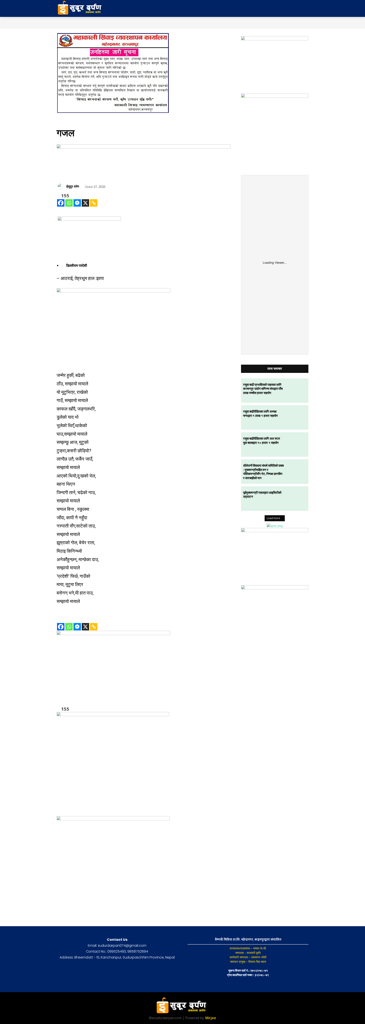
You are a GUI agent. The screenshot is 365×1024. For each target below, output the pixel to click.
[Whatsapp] (69, 203)
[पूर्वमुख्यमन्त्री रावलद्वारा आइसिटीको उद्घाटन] (296, 498)
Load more (273, 518)
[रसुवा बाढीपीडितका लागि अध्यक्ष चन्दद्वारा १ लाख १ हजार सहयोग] (296, 417)
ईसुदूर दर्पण (72, 186)
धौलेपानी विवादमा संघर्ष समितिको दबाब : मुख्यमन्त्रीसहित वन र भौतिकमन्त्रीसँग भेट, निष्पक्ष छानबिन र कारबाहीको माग (263, 472)
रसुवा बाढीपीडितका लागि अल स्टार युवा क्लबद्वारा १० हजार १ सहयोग (261, 440)
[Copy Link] (93, 203)
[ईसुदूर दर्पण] (61, 186)
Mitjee (210, 1018)
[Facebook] (60, 203)
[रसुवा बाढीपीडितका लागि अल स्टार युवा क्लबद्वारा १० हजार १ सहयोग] (296, 444)
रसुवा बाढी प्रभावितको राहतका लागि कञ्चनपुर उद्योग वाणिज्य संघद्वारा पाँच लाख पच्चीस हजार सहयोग (263, 389)
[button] (275, 8)
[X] (85, 203)
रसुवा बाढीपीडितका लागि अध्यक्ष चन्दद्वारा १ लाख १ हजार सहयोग (260, 413)
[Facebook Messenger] (77, 203)
